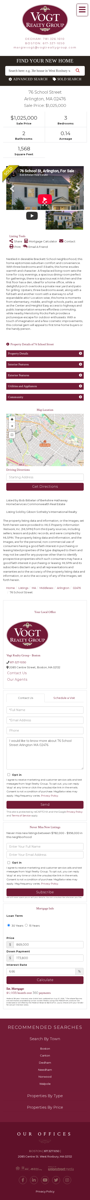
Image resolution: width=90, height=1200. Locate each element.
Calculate (45, 980)
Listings (23, 588)
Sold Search (69, 79)
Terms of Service (21, 815)
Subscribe (45, 892)
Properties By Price (45, 1107)
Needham (45, 1069)
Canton (45, 1055)
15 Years (34, 925)
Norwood (45, 1076)
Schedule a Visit (64, 698)
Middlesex (46, 588)
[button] (77, 70)
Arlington (63, 588)
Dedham (45, 1062)
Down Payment (18, 951)
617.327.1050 (51, 1151)
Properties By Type (45, 1096)
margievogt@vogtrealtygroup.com (45, 47)
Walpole (45, 1083)
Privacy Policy (49, 795)
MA (34, 588)
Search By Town (45, 1039)
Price (10, 938)
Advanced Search (30, 79)
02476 (77, 588)
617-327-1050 (54, 43)
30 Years (17, 925)
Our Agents (17, 679)
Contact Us (17, 673)
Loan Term (14, 915)
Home (10, 588)
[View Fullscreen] (12, 435)
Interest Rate (16, 964)
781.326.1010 (54, 38)
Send (45, 805)
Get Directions (45, 487)
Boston (45, 1048)
